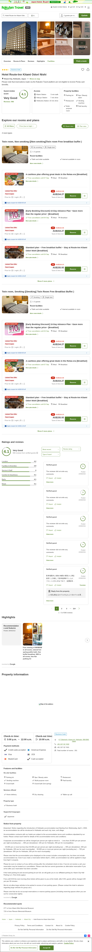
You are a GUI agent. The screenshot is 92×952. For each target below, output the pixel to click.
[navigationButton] (52, 609)
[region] (46, 945)
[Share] (88, 69)
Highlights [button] (41, 61)
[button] (12, 7)
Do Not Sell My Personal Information (59, 929)
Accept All (46, 948)
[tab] (68, 126)
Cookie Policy (69, 943)
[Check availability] (84, 195)
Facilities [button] (51, 61)
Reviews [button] (31, 61)
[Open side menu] (88, 7)
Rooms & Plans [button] (19, 61)
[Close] (88, 941)
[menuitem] (60, 7)
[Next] (87, 640)
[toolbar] (43, 15)
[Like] (82, 69)
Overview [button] (7, 61)
